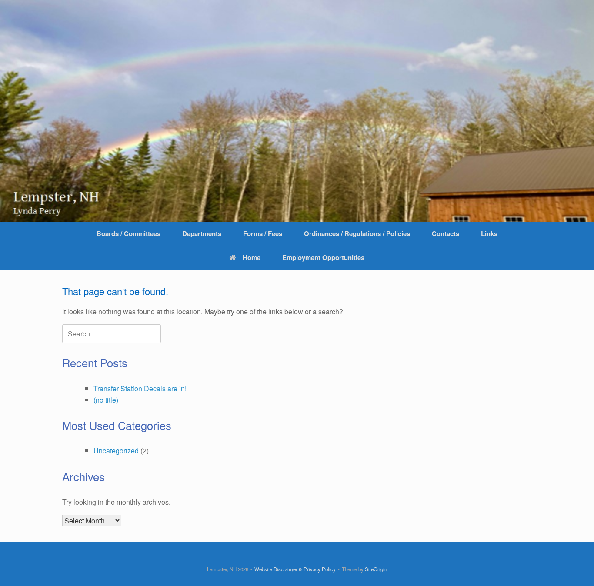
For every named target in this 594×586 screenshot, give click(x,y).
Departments (201, 233)
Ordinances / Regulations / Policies (357, 233)
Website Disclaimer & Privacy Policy (295, 569)
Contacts (445, 233)
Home (251, 257)
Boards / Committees (128, 233)
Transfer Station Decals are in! (140, 388)
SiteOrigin (376, 569)
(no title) (105, 400)
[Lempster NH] (297, 111)
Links (489, 233)
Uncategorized (116, 451)
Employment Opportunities (323, 257)
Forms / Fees (262, 233)
